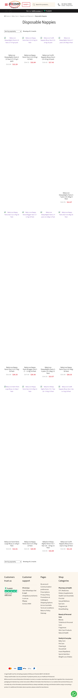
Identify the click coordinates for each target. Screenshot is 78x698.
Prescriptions (45, 592)
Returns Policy (45, 610)
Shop (25, 4)
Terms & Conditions (47, 608)
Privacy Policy (45, 595)
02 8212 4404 (26, 604)
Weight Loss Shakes (65, 657)
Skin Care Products (65, 630)
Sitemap (43, 613)
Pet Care (61, 643)
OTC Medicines (64, 590)
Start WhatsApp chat (29, 590)
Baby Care (15, 16)
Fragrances (62, 627)
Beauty (61, 620)
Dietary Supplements (66, 593)
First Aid (61, 598)
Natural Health (63, 633)
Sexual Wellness (64, 601)
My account (44, 584)
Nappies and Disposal (26, 16)
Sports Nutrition (64, 654)
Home (8, 16)
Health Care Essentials (66, 596)
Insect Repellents (64, 651)
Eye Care (61, 604)
